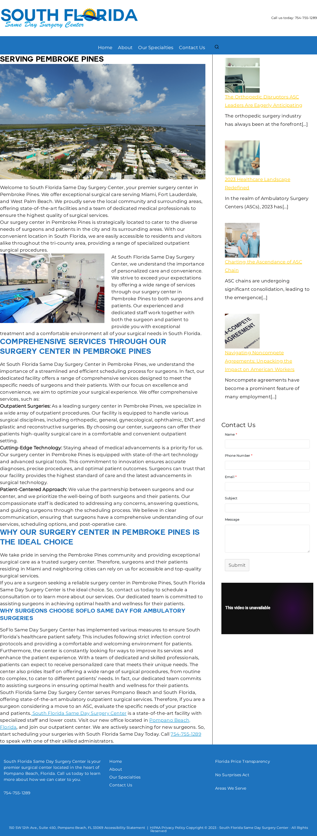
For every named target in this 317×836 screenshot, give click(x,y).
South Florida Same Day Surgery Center (79, 713)
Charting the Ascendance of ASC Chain (263, 266)
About (125, 47)
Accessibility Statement (124, 828)
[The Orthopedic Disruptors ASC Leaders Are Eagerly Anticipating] (242, 75)
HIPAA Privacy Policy (167, 828)
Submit (237, 565)
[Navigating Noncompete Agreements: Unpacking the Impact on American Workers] (242, 331)
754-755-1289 (306, 18)
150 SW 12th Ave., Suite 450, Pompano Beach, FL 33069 (56, 828)
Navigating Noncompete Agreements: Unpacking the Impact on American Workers (259, 361)
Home (105, 47)
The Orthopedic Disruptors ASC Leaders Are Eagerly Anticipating (263, 101)
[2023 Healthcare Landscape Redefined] (242, 157)
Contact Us (192, 47)
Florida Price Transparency (242, 761)
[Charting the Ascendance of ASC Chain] (242, 240)
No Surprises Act (232, 774)
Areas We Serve (230, 788)
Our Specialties (155, 47)
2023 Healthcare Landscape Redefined (257, 183)
